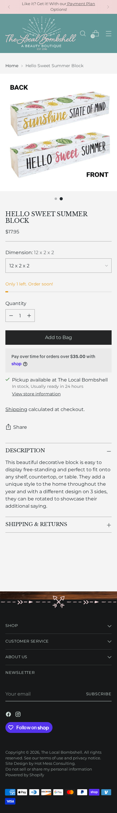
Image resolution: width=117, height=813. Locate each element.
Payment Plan (80, 4)
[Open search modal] (82, 33)
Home (11, 65)
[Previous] (9, 7)
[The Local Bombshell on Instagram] (18, 715)
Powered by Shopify (24, 775)
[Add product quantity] (29, 316)
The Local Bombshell (61, 752)
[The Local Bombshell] (40, 33)
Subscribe (99, 694)
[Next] (108, 7)
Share (20, 427)
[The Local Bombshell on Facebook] (9, 715)
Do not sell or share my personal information (48, 769)
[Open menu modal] (108, 33)
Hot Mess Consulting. (55, 763)
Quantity (15, 303)
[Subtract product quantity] (11, 316)
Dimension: (29, 252)
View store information (36, 394)
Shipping (16, 409)
